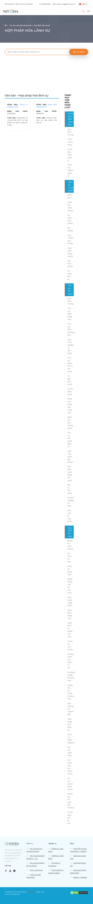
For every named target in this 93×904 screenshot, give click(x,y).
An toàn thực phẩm (70, 219)
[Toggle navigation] (88, 11)
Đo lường (70, 229)
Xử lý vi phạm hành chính (70, 783)
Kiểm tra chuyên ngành (71, 186)
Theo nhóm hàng (70, 142)
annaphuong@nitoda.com (65, 4)
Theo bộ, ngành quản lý (70, 170)
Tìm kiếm (80, 52)
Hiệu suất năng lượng (70, 252)
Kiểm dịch (69, 196)
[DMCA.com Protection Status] (79, 892)
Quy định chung (70, 132)
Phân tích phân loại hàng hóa (69, 406)
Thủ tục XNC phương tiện (70, 329)
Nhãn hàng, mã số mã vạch (70, 586)
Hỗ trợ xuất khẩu (69, 751)
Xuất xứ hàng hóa (69, 570)
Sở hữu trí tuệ (69, 557)
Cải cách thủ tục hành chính (70, 767)
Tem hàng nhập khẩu (69, 601)
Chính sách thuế (70, 391)
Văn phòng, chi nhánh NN (70, 709)
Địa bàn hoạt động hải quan (69, 473)
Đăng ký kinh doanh (70, 544)
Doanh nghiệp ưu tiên (70, 501)
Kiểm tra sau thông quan (70, 422)
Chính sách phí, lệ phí (70, 817)
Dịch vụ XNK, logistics (70, 738)
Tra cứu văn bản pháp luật (20, 25)
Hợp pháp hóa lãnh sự (69, 724)
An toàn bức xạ (69, 275)
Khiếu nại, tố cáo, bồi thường (70, 801)
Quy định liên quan (70, 532)
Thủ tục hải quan (70, 289)
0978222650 (46, 4)
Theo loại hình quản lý (69, 154)
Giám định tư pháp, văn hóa (70, 630)
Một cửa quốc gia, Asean (70, 456)
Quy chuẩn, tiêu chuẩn (70, 239)
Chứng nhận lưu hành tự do (70, 661)
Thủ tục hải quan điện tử (69, 440)
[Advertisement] (46, 75)
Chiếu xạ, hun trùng (70, 645)
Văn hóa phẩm (70, 263)
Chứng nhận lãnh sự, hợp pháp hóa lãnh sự (46, 120)
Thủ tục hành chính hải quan (70, 365)
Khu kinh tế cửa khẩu (69, 516)
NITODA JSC (31, 892)
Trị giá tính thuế (69, 380)
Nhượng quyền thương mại (70, 676)
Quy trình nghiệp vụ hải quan (70, 346)
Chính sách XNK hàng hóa (70, 119)
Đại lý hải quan (69, 489)
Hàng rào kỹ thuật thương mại (70, 692)
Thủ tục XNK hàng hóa (69, 314)
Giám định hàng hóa (69, 614)
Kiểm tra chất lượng (70, 206)
